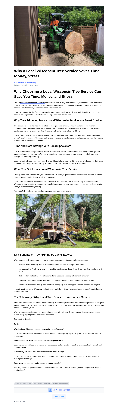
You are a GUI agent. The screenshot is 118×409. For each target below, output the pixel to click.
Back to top (59, 396)
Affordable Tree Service (60, 384)
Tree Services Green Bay (42, 384)
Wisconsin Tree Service (23, 384)
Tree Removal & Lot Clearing (25, 82)
